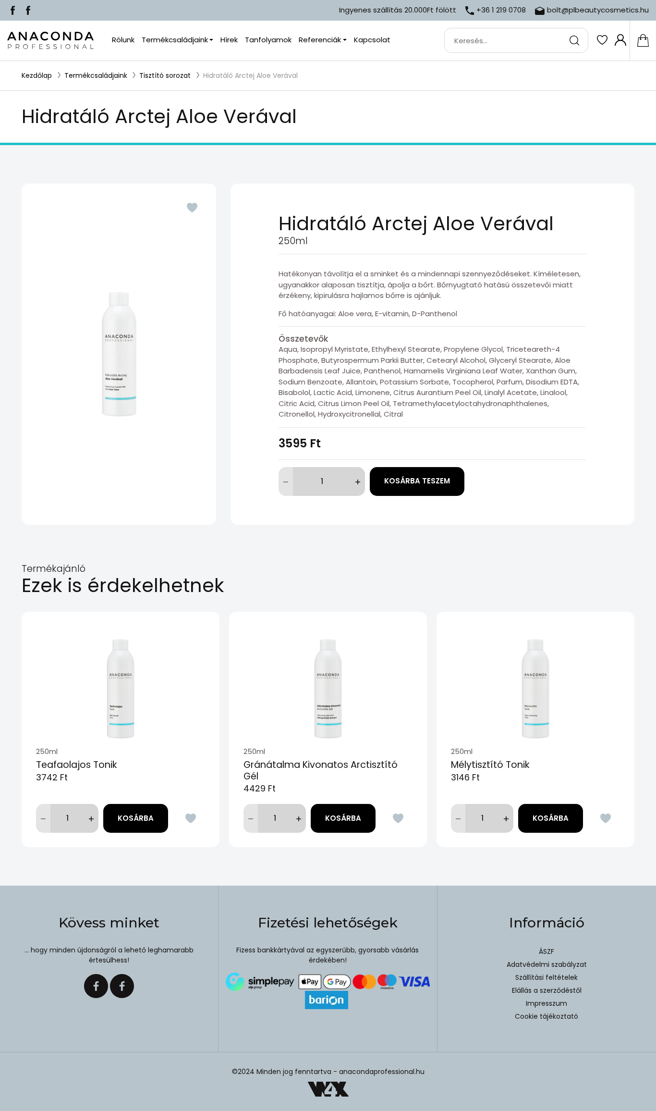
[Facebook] (12, 10)
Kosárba (136, 818)
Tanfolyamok (268, 40)
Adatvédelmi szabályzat (547, 964)
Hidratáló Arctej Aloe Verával (250, 75)
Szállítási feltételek (546, 977)
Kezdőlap (37, 75)
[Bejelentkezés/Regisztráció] (620, 40)
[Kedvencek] (602, 40)
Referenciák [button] (320, 40)
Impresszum (546, 1003)
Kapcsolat (372, 40)
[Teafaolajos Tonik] (120, 679)
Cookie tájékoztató (546, 1016)
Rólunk (123, 40)
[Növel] (358, 481)
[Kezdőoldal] (50, 40)
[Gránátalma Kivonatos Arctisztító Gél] (328, 679)
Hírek (229, 40)
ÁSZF (546, 951)
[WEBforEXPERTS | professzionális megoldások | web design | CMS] (328, 1089)
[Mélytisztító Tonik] (535, 679)
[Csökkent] (286, 481)
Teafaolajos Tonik (76, 764)
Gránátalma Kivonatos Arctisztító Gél (320, 770)
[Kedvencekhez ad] (192, 207)
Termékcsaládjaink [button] (175, 40)
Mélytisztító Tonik (490, 764)
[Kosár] (643, 40)
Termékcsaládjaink (95, 75)
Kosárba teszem (417, 481)
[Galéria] (119, 354)
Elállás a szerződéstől (547, 990)
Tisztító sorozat (165, 75)
